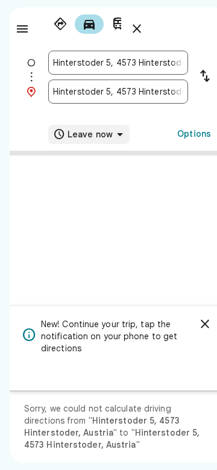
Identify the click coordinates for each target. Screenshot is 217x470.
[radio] (60, 24)
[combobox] (118, 63)
